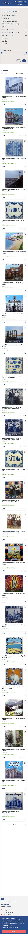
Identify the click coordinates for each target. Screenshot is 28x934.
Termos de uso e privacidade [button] (10, 927)
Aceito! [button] (14, 931)
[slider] (2, 53)
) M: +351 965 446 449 (8, 912)
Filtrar (24, 60)
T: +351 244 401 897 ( (8, 909)
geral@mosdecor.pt (7, 914)
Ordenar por (4, 73)
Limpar (18, 60)
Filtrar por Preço (6, 50)
